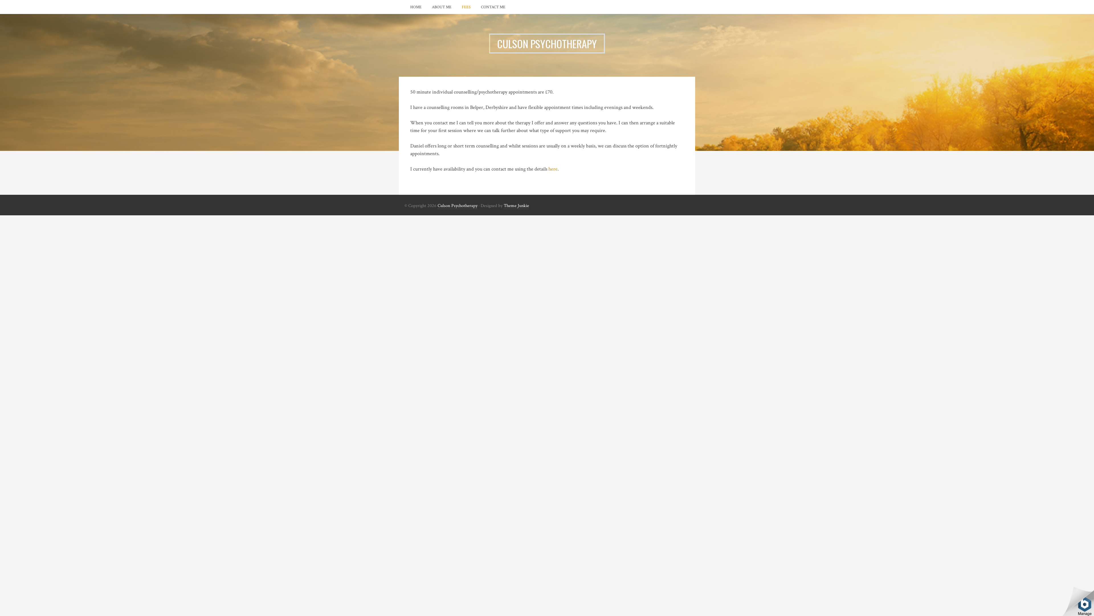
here (553, 169)
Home (416, 7)
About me (442, 7)
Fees (466, 7)
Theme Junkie (516, 206)
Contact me (493, 7)
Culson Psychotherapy (457, 206)
